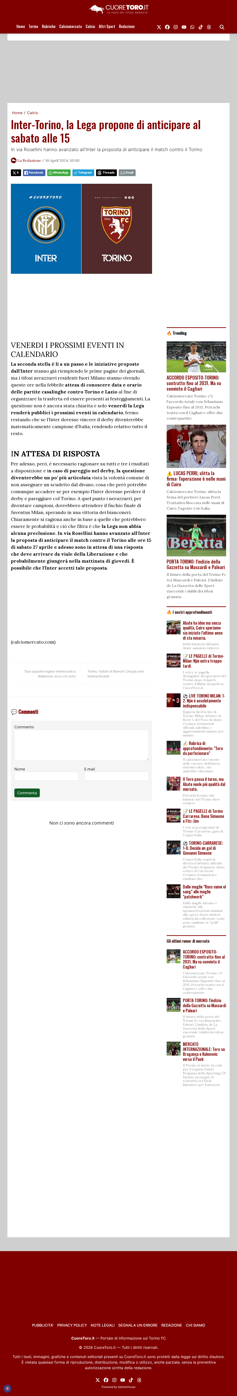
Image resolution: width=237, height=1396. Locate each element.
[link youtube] (184, 26)
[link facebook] (167, 26)
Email (129, 172)
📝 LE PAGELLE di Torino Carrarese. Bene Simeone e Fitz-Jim (203, 816)
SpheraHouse (126, 1387)
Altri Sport (107, 26)
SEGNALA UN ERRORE (138, 1325)
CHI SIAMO (195, 1325)
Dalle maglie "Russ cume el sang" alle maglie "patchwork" (204, 892)
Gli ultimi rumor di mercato (188, 941)
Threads (109, 172)
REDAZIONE (171, 1325)
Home (20, 26)
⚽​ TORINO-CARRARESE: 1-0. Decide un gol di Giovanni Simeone (203, 848)
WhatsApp (60, 172)
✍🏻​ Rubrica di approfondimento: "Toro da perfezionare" (203, 748)
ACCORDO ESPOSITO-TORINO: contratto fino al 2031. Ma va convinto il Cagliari (204, 959)
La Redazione (29, 160)
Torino (33, 26)
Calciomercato (70, 26)
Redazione (127, 26)
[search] (222, 26)
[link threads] (209, 26)
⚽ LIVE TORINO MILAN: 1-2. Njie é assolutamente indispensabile (204, 701)
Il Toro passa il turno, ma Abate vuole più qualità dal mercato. (204, 784)
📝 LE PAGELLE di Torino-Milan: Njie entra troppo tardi (203, 661)
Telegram (85, 172)
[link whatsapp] (192, 26)
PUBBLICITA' (42, 1325)
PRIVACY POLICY (72, 1325)
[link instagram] (176, 26)
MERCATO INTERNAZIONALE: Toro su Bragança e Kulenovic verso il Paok (204, 1051)
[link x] (159, 26)
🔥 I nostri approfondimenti (189, 612)
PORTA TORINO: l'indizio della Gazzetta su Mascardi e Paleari (204, 1005)
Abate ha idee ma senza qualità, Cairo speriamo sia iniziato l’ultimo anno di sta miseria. (203, 630)
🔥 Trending (177, 333)
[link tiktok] (200, 26)
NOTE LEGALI (103, 1325)
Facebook (36, 172)
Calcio (90, 26)
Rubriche (49, 26)
